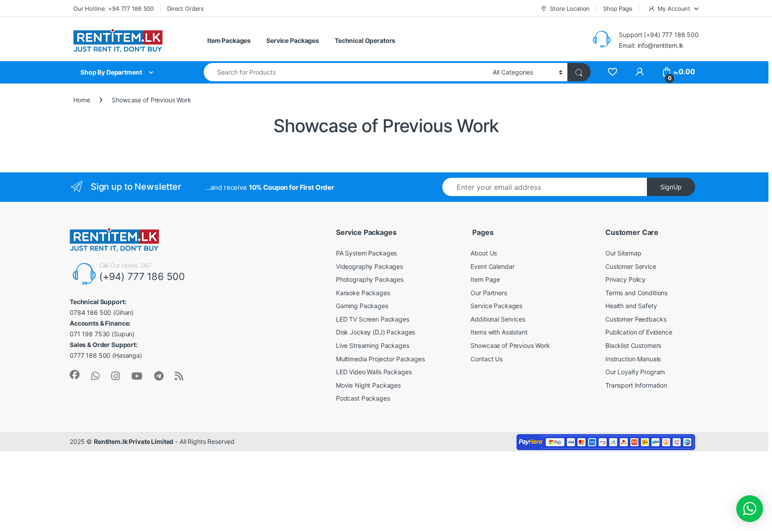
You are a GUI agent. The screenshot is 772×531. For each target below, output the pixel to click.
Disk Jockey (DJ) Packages (375, 332)
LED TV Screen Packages (372, 319)
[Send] (95, 376)
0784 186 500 (90, 312)
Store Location (570, 8)
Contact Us (486, 359)
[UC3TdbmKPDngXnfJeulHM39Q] (137, 376)
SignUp (671, 187)
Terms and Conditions (636, 293)
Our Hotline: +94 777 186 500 (113, 8)
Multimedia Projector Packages (380, 359)
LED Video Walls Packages (374, 372)
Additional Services (497, 319)
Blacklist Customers (633, 345)
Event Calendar (492, 266)
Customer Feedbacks (635, 319)
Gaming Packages (362, 305)
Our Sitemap (623, 253)
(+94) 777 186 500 (142, 276)
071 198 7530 (90, 334)
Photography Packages (369, 279)
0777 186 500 (90, 355)
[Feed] (179, 376)
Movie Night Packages (368, 385)
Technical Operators (365, 40)
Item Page (485, 279)
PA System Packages (366, 253)
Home (81, 100)
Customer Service (630, 266)
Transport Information (636, 385)
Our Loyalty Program (635, 372)
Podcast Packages (363, 398)
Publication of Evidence (638, 332)
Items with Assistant (498, 332)
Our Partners (488, 293)
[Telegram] (159, 376)
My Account (674, 8)
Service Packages (292, 40)
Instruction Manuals (633, 359)
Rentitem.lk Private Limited (133, 441)
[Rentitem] (115, 376)
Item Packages (229, 40)
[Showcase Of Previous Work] (612, 72)
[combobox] (346, 72)
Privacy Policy (625, 279)
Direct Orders (185, 8)
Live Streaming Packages (372, 345)
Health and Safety (631, 305)
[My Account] (639, 72)
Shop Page (618, 8)
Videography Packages (369, 266)
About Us (483, 253)
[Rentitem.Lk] (75, 375)
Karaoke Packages (363, 293)
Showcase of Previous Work (510, 345)
